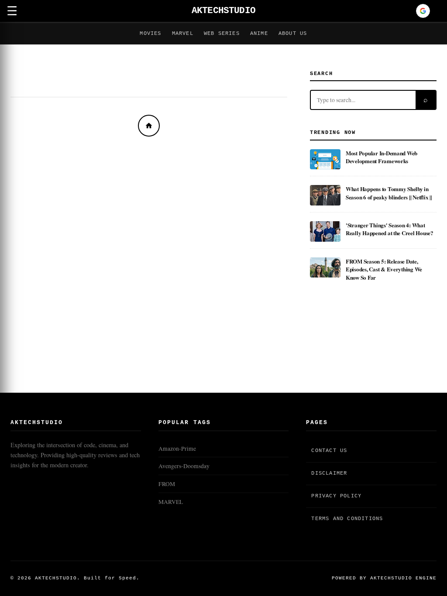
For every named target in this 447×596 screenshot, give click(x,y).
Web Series (222, 34)
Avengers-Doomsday (184, 466)
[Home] (149, 126)
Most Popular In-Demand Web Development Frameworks (381, 157)
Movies (150, 34)
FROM (166, 484)
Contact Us (329, 451)
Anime (259, 34)
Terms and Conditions (347, 519)
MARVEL (170, 502)
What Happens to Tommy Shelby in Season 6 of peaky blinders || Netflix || (389, 193)
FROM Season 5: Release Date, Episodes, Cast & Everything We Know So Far (384, 269)
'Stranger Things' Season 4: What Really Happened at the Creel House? (389, 229)
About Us (293, 34)
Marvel (182, 34)
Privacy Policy (336, 496)
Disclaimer (329, 473)
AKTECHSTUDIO (223, 11)
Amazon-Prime (177, 448)
